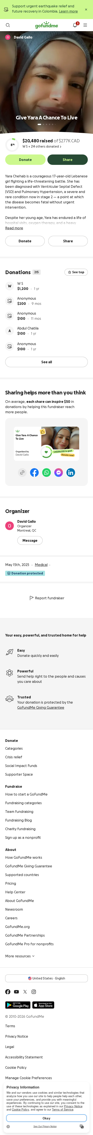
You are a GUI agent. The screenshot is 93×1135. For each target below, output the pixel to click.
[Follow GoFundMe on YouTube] (16, 991)
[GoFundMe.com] (46, 25)
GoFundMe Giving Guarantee (40, 707)
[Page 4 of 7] (49, 124)
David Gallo (26, 521)
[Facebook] (34, 472)
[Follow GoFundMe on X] (25, 991)
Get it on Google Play (17, 1005)
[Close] (86, 9)
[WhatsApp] (46, 472)
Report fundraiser (49, 598)
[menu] (85, 25)
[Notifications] (75, 25)
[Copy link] (22, 472)
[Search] (7, 25)
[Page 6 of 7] (55, 124)
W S (20, 283)
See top (78, 272)
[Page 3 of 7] (46, 124)
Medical (41, 565)
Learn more (68, 11)
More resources (18, 956)
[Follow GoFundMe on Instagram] (33, 991)
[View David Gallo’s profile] (9, 525)
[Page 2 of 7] (43, 124)
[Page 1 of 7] (39, 124)
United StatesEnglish (48, 978)
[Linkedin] (70, 472)
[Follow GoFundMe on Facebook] (7, 991)
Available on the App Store (43, 1005)
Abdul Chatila (27, 328)
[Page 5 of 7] (52, 124)
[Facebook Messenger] (58, 472)
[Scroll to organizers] (7, 37)
